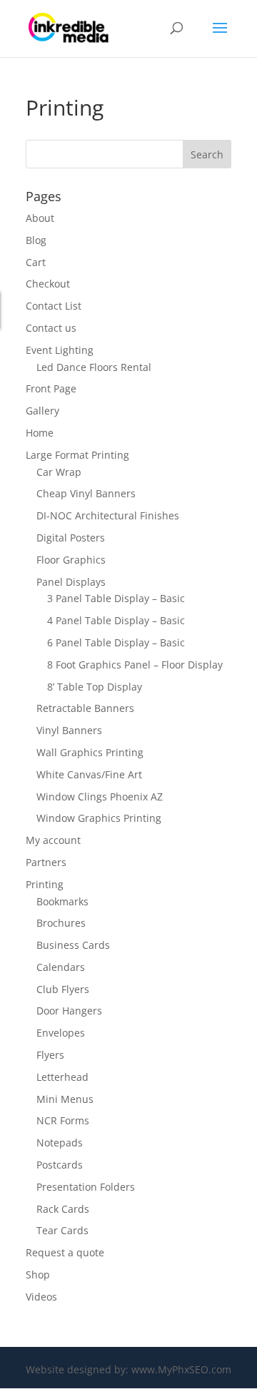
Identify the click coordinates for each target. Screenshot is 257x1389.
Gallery (42, 410)
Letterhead (62, 1077)
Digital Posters (70, 537)
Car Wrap (58, 472)
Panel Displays (71, 582)
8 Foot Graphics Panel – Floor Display (135, 664)
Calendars (60, 967)
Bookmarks (62, 901)
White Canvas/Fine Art (89, 774)
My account (53, 840)
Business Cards (73, 945)
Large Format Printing (77, 455)
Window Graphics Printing (98, 818)
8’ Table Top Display (94, 686)
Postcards (59, 1164)
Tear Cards (62, 1230)
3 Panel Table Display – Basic (116, 598)
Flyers (50, 1055)
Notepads (59, 1142)
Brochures (61, 923)
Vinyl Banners (69, 730)
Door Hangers (69, 1010)
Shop (38, 1274)
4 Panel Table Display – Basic (116, 620)
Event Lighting (60, 350)
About (40, 218)
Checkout (48, 283)
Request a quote (65, 1252)
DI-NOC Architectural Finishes (107, 515)
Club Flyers (62, 989)
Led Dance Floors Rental (93, 367)
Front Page (51, 388)
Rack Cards (62, 1209)
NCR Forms (62, 1120)
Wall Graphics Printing (89, 752)
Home (40, 432)
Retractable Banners (85, 708)
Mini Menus (65, 1099)
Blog (36, 240)
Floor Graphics (71, 559)
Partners (46, 862)
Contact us (51, 328)
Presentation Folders (85, 1187)
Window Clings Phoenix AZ (99, 796)
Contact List (53, 305)
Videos (41, 1296)
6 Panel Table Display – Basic (116, 642)
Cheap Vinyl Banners (86, 493)
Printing (45, 884)
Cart (36, 262)
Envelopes (60, 1032)
